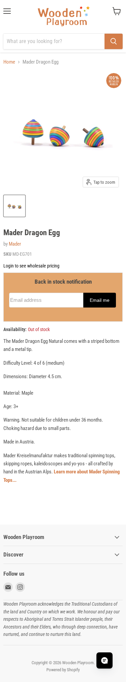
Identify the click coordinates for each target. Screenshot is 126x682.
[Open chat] (104, 660)
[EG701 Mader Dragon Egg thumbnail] (14, 206)
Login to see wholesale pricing (31, 265)
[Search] (113, 41)
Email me (100, 300)
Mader (15, 244)
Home (9, 62)
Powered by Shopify (63, 669)
